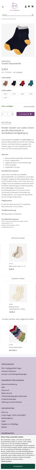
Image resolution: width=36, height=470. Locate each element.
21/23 (14, 94)
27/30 (30, 94)
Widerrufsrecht (6, 393)
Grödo (11, 304)
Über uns (4, 412)
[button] (25, 6)
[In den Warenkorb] (2, 22)
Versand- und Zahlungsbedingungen (14, 374)
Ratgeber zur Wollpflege (9, 424)
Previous (4, 258)
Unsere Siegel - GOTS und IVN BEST (13, 415)
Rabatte (4, 427)
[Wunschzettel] (29, 6)
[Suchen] (33, 15)
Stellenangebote (7, 418)
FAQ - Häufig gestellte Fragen (11, 368)
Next (31, 258)
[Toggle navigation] (3, 7)
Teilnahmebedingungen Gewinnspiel (14, 396)
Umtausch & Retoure (8, 371)
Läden (3, 421)
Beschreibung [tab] (6, 122)
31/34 (5, 98)
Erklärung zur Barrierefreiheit (11, 402)
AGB (2, 387)
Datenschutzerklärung (9, 384)
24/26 (22, 94)
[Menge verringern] (3, 114)
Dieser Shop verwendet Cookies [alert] (12, 437)
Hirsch (11, 263)
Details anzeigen (6, 461)
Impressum (5, 390)
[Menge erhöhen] (12, 114)
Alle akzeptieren (18, 466)
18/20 (5, 94)
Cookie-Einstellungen (8, 399)
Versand (19, 72)
